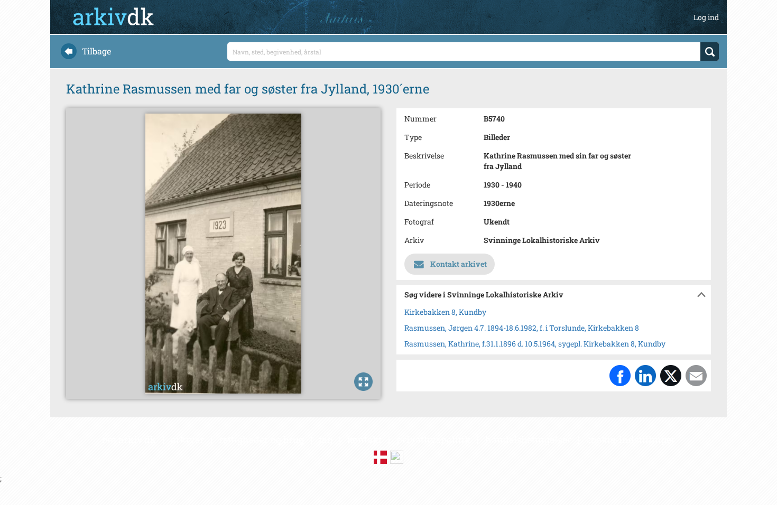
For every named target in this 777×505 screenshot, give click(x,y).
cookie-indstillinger (631, 439)
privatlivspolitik (433, 439)
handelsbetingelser (528, 439)
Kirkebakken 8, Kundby (445, 312)
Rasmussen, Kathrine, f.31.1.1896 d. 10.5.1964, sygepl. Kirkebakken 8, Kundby (534, 344)
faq (325, 439)
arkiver (187, 439)
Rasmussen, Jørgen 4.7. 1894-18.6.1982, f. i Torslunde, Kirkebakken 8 (521, 328)
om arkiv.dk (129, 439)
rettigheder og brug (261, 439)
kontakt (364, 439)
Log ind (706, 17)
